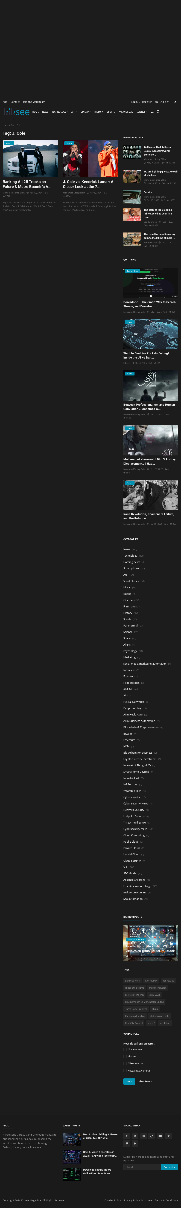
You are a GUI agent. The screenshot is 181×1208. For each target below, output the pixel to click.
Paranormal (125, 111)
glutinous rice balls (159, 1016)
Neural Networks (133, 701)
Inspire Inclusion (158, 987)
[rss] (135, 1143)
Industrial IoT (131, 778)
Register (147, 101)
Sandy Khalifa (150, 221)
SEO (125, 867)
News (45, 111)
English (163, 101)
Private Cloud (131, 848)
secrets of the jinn (134, 994)
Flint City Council (134, 1023)
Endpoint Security (134, 816)
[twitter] (135, 1136)
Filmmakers (130, 606)
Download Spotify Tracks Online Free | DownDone (97, 1171)
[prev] (163, 930)
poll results (168, 980)
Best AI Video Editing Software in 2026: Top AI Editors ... (100, 1136)
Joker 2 (151, 1023)
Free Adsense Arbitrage (137, 886)
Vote (129, 1081)
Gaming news (131, 562)
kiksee (126, 363)
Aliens (127, 644)
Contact (15, 101)
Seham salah (150, 242)
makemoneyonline (134, 892)
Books (127, 593)
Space (126, 638)
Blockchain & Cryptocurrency (141, 727)
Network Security (133, 810)
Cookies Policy (112, 1200)
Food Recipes (131, 682)
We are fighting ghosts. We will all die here (161, 173)
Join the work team (34, 101)
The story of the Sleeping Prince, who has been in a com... (158, 213)
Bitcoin (127, 733)
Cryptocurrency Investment (139, 759)
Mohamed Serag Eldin (14, 192)
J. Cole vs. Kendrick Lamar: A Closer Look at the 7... (88, 184)
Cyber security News (135, 803)
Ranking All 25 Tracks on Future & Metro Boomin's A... (27, 184)
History (98, 111)
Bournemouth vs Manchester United (144, 1001)
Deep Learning (132, 708)
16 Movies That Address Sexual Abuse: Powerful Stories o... (157, 151)
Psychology (130, 651)
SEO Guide (129, 873)
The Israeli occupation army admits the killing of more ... (159, 236)
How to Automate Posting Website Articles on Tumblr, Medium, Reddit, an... (151, 950)
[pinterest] (126, 1143)
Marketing (129, 657)
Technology (59, 111)
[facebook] (126, 1136)
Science (141, 111)
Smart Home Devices (136, 771)
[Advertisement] (90, 24)
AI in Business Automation (139, 721)
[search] (158, 112)
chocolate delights (134, 987)
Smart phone (131, 568)
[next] (172, 930)
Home (35, 111)
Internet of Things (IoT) (137, 765)
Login (134, 101)
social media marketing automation (145, 663)
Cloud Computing (134, 835)
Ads (5, 101)
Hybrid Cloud (131, 854)
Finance (128, 676)
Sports (111, 111)
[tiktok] (151, 1136)
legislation (165, 1023)
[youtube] (160, 1136)
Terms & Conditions (166, 1200)
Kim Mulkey (151, 980)
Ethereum (129, 740)
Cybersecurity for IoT (136, 829)
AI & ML (128, 689)
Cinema (85, 111)
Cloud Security (132, 860)
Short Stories (131, 581)
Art (73, 111)
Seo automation (133, 898)
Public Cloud (131, 841)
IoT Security (130, 784)
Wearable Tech (132, 790)
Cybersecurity (131, 797)
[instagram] (143, 1136)
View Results (145, 1081)
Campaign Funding (135, 1016)
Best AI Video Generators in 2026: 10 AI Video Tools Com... (100, 1154)
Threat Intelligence (134, 822)
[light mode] (175, 102)
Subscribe (170, 1167)
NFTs (126, 746)
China (155, 1008)
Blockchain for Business (137, 752)
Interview (129, 670)
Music (126, 587)
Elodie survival (132, 980)
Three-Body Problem (136, 1008)
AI (124, 695)
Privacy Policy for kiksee (138, 1200)
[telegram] (168, 1136)
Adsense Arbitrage (134, 879)
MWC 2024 (154, 994)
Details (148, 192)
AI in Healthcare (132, 714)
